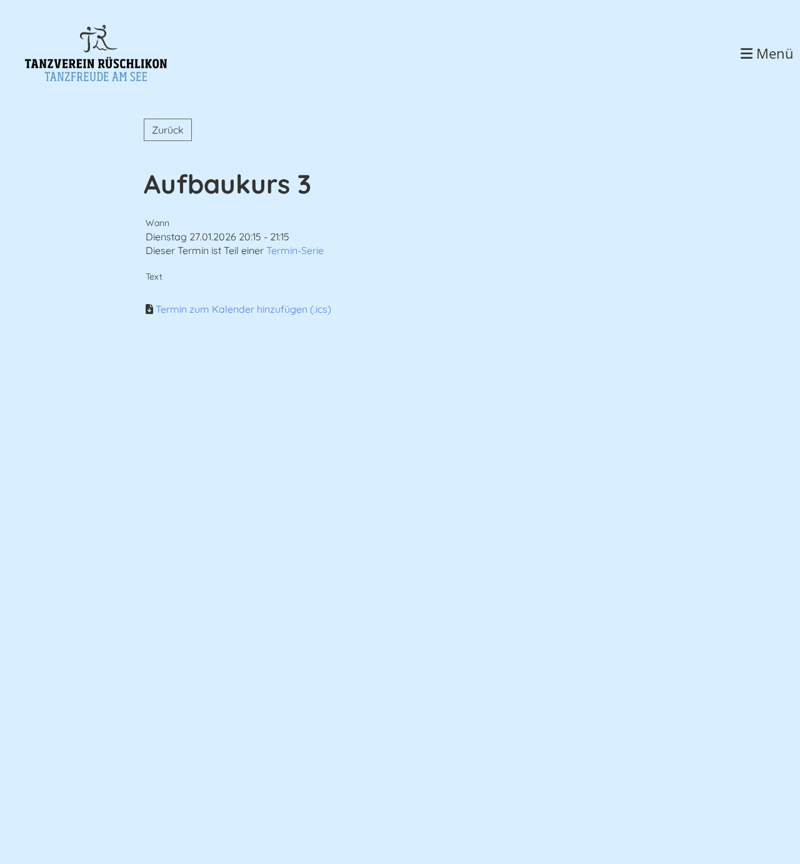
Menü (773, 53)
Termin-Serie (295, 250)
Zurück (168, 130)
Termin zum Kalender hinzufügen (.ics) (243, 309)
